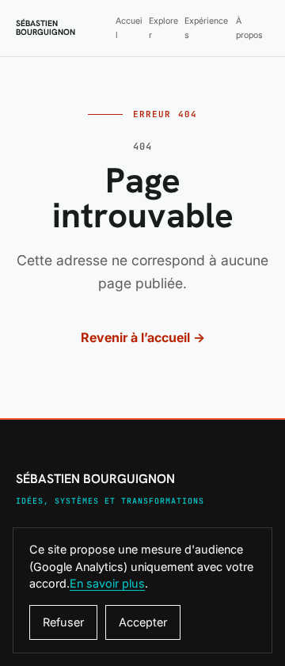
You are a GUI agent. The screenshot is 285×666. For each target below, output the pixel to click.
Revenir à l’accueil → (143, 337)
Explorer (163, 28)
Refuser (63, 622)
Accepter (143, 622)
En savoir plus (107, 583)
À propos (249, 28)
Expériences (206, 28)
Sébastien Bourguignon (45, 28)
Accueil (129, 28)
